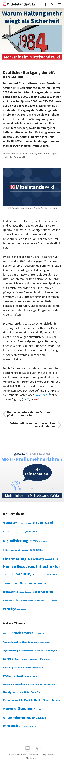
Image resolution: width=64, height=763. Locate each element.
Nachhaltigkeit (40, 583)
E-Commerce (43, 542)
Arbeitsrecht (10, 523)
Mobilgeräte (10, 692)
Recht (38, 700)
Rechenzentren (42, 592)
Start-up (32, 600)
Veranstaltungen (36, 718)
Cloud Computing (30, 642)
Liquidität (52, 574)
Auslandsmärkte (12, 642)
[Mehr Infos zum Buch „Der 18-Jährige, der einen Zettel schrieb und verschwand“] (32, 35)
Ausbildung (39, 633)
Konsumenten (38, 575)
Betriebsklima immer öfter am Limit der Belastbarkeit (33, 425)
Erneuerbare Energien (46, 650)
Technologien (51, 600)
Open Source (25, 592)
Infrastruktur (48, 566)
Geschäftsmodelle (43, 559)
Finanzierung (14, 559)
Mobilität (24, 692)
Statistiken (10, 709)
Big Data (38, 523)
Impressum (48, 754)
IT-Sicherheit (13, 676)
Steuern (40, 600)
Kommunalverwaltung (15, 684)
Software (21, 600)
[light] (45, 4)
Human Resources (19, 566)
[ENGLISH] (37, 399)
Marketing (26, 583)
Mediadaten (32, 758)
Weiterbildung (23, 609)
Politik (28, 700)
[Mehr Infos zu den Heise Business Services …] (32, 475)
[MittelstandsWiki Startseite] (17, 4)
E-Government (11, 550)
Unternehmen (14, 717)
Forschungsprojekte (12, 667)
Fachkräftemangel (31, 659)
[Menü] (59, 4)
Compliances (8, 532)
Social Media (8, 600)
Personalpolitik (13, 700)
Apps (5, 633)
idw (25, 399)
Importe (27, 667)
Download (41, 395)
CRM (16, 532)
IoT (4, 574)
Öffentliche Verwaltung (27, 726)
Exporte (19, 659)
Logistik (15, 583)
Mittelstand (50, 684)
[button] (52, 4)
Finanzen (45, 659)
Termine (38, 709)
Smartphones (51, 700)
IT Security (21, 574)
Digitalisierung (15, 541)
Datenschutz (45, 642)
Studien (25, 708)
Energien (24, 550)
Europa (8, 658)
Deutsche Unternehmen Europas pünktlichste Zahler (28, 414)
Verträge (9, 609)
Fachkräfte (36, 550)
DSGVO (33, 541)
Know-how (31, 676)
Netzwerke (10, 592)
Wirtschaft (10, 725)
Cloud (49, 522)
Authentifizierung (25, 523)
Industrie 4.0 (38, 668)
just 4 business (18, 754)
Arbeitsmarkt (22, 633)
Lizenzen (6, 583)
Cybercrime (30, 532)
